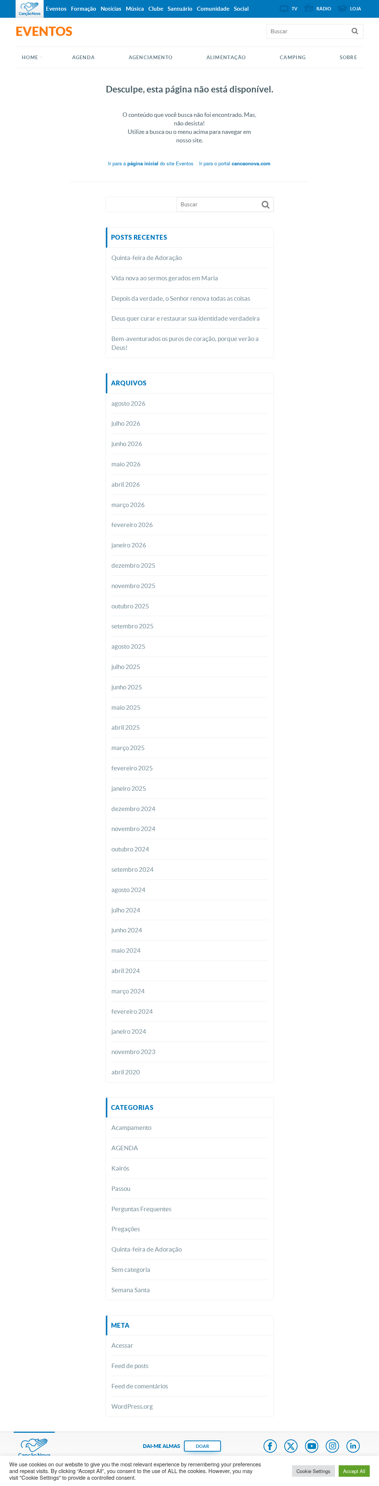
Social (241, 9)
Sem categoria (130, 1269)
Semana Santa (130, 1289)
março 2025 (128, 747)
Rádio (323, 8)
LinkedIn (353, 1446)
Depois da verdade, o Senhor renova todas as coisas (180, 298)
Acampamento (131, 1127)
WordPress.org (132, 1406)
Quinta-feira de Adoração (146, 257)
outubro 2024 (130, 848)
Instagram (332, 1446)
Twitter (291, 1446)
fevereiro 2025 (132, 767)
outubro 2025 (130, 605)
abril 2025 (125, 727)
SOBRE (349, 57)
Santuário (180, 9)
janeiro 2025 (128, 788)
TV (295, 8)
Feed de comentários (139, 1385)
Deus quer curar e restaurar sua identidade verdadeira (185, 318)
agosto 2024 (128, 889)
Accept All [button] (354, 1471)
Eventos (56, 9)
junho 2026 (126, 443)
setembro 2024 (132, 869)
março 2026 (128, 504)
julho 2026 (125, 423)
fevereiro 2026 (132, 524)
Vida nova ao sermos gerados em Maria (164, 277)
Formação (83, 9)
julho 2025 (125, 666)
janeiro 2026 (128, 544)
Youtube (312, 1446)
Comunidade (213, 9)
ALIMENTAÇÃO (226, 57)
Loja (355, 8)
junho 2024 (126, 929)
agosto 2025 (128, 646)
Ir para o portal (235, 163)
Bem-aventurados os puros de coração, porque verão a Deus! (185, 343)
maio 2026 (126, 463)
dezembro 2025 (133, 565)
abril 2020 (125, 1071)
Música (135, 9)
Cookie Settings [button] (313, 1471)
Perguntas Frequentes (141, 1208)
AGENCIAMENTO (151, 57)
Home (30, 57)
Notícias (111, 9)
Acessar (122, 1345)
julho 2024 (125, 909)
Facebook (270, 1446)
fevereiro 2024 (132, 1011)
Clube (155, 9)
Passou (120, 1188)
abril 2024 (125, 970)
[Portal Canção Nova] (30, 9)
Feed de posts (129, 1365)
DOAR (202, 1446)
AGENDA (83, 57)
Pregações (125, 1228)
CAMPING (293, 57)
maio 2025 (126, 707)
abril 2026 (125, 484)
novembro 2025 (133, 585)
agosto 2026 (128, 403)
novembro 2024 (133, 828)
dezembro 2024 (133, 808)
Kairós (120, 1168)
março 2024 (128, 990)
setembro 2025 (132, 625)
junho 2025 (126, 686)
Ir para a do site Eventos (151, 163)
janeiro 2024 (128, 1031)
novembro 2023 (133, 1051)
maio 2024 (126, 950)
